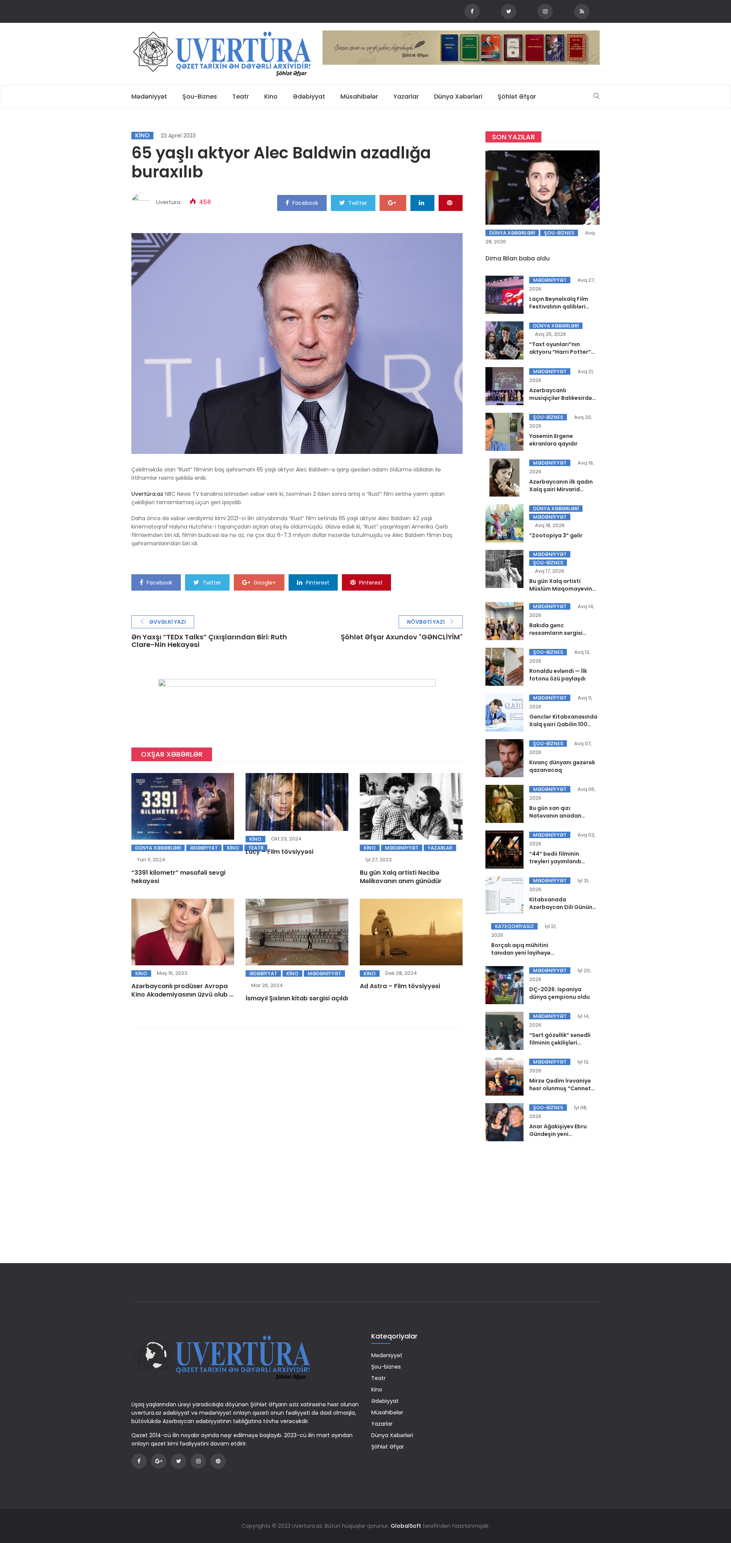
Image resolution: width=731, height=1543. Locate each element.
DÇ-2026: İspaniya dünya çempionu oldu (559, 993)
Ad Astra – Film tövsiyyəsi (400, 986)
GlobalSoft (406, 1526)
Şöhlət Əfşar (517, 96)
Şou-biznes (199, 96)
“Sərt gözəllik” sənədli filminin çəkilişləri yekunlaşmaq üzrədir (560, 1042)
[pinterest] (450, 203)
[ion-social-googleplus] (158, 1461)
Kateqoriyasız (514, 926)
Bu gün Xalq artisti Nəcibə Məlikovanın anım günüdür (401, 876)
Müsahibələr (359, 96)
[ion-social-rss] (581, 11)
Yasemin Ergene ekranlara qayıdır (553, 439)
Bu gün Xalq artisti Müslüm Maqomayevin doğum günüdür (560, 588)
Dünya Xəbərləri (458, 96)
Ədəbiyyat (309, 96)
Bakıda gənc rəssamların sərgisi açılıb (556, 632)
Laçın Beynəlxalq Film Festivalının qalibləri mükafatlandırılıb (558, 306)
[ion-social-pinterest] (218, 1461)
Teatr (240, 96)
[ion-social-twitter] (508, 11)
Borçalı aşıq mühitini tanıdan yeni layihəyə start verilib (521, 952)
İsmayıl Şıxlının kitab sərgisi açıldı (297, 998)
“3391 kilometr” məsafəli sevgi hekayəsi (178, 876)
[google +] (393, 203)
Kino (271, 96)
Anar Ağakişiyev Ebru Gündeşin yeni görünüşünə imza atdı (560, 1134)
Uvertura (168, 202)
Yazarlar (406, 96)
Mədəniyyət (149, 96)
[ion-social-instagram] (545, 11)
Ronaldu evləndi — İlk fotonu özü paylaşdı (558, 674)
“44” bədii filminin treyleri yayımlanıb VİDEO (555, 861)
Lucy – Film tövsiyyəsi (279, 851)
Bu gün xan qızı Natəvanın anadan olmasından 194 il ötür (560, 815)
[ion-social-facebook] (472, 11)
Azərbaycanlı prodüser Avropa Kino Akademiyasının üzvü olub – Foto (182, 994)
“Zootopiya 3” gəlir (556, 535)
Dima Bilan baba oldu (517, 258)
